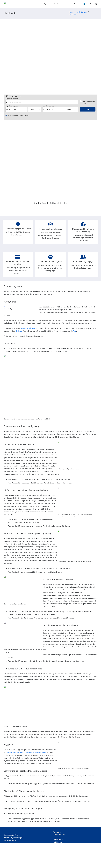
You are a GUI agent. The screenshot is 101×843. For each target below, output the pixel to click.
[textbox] (42, 102)
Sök (87, 109)
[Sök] (96, 4)
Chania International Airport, (15, 752)
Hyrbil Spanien (58, 839)
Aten (74, 331)
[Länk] (9, 4)
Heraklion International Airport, (36, 752)
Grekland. (19, 331)
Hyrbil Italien (57, 842)
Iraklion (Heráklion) (28, 328)
